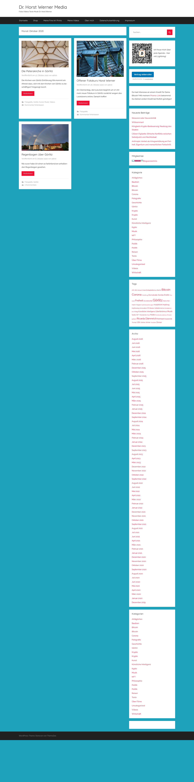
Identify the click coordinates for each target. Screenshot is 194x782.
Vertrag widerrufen (143, 74)
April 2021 (136, 540)
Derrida (161, 295)
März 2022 (136, 499)
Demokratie (153, 295)
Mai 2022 (136, 491)
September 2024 (139, 417)
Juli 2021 (135, 532)
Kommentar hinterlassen (34, 105)
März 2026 (136, 359)
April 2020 (136, 590)
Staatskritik (168, 319)
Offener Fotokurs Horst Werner (96, 80)
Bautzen (135, 182)
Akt (136, 290)
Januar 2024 (137, 442)
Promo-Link (155, 95)
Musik (46, 102)
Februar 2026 (137, 364)
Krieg (136, 311)
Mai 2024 (136, 429)
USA (138, 322)
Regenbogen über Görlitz (37, 154)
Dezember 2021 (138, 512)
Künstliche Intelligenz (141, 223)
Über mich (89, 20)
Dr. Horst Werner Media (43, 7)
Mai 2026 (136, 351)
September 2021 (139, 524)
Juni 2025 (136, 388)
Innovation (143, 308)
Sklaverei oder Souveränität (144, 118)
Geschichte (137, 202)
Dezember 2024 (139, 413)
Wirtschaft (136, 272)
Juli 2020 (136, 578)
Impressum (130, 20)
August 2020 (137, 573)
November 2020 (139, 561)
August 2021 (137, 528)
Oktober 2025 (138, 372)
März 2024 (136, 433)
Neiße (134, 315)
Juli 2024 (135, 425)
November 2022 (139, 471)
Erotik (166, 295)
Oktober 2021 (137, 520)
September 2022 (139, 479)
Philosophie (137, 239)
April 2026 (136, 355)
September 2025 (139, 376)
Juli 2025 (135, 384)
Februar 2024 (137, 438)
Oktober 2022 (138, 475)
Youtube (153, 322)
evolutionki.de (149, 79)
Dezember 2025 (139, 368)
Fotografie (29, 102)
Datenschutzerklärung (109, 20)
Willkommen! (138, 122)
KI (148, 308)
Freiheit (139, 300)
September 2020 (139, 569)
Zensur (159, 322)
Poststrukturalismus (161, 315)
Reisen (135, 252)
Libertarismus (161, 311)
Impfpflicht (158, 305)
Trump (134, 322)
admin (54, 75)
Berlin (159, 290)
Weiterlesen (28, 93)
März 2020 (136, 594)
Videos (52, 102)
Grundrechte (148, 301)
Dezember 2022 (139, 466)
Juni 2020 (136, 582)
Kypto (134, 227)
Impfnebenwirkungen (147, 305)
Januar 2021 (137, 553)
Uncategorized (138, 264)
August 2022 (137, 483)
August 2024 (137, 421)
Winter (148, 322)
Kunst (41, 102)
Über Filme (137, 260)
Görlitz (35, 102)
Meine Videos (73, 20)
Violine (143, 322)
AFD (133, 290)
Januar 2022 (137, 508)
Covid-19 (145, 295)
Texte (134, 256)
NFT (134, 235)
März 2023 (136, 462)
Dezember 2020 (139, 557)
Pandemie (143, 315)
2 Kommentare (30, 185)
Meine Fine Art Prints (52, 20)
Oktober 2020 (138, 565)
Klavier (151, 308)
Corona (135, 194)
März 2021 (136, 545)
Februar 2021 (137, 549)
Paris (148, 315)
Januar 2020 (137, 598)
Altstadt (139, 290)
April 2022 (136, 495)
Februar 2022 (137, 503)
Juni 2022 (136, 487)
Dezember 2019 (139, 602)
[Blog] (149, 161)
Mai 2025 (136, 392)
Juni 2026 (136, 347)
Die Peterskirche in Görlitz (37, 71)
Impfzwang (135, 308)
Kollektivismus (159, 308)
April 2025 (136, 397)
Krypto (135, 211)
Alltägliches (137, 178)
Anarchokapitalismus (149, 290)
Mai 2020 (136, 586)
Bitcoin (135, 186)
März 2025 (136, 401)
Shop (35, 20)
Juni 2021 (136, 536)
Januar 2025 (137, 409)
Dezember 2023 (139, 446)
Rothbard (160, 319)
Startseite (23, 20)
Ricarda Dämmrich (147, 318)
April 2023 (136, 458)
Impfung (166, 305)
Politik (134, 244)
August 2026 (137, 339)
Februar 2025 (137, 405)
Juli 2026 (136, 343)
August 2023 (137, 454)
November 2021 (139, 516)
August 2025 (137, 380)
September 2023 (139, 450)
